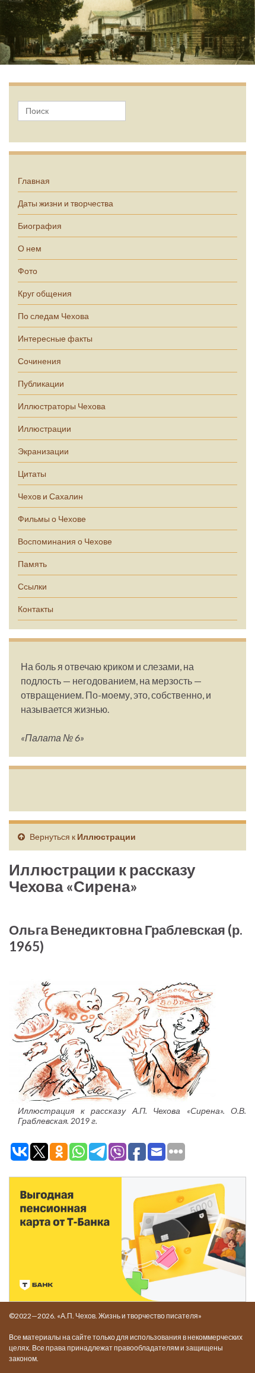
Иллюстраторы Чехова (62, 406)
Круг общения (45, 293)
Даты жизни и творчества (65, 203)
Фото (27, 271)
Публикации (41, 383)
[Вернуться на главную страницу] (127, 32)
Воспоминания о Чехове (65, 541)
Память (32, 564)
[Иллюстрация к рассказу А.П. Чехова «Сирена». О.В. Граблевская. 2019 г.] (112, 1040)
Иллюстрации (44, 428)
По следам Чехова (53, 316)
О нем (30, 248)
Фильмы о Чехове (52, 519)
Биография (40, 226)
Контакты (35, 609)
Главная (34, 181)
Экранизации (43, 451)
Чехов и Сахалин (50, 496)
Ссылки (32, 586)
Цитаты (32, 474)
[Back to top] (228, 1346)
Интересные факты (55, 338)
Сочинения (39, 361)
